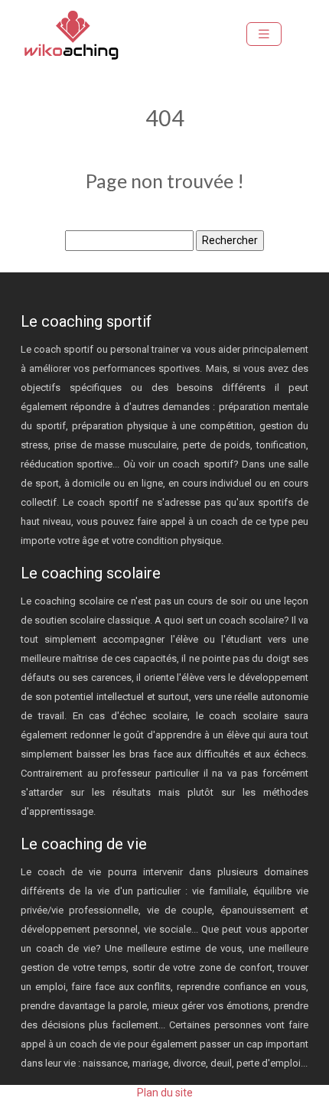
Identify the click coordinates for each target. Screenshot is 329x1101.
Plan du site (165, 1092)
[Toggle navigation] (264, 34)
